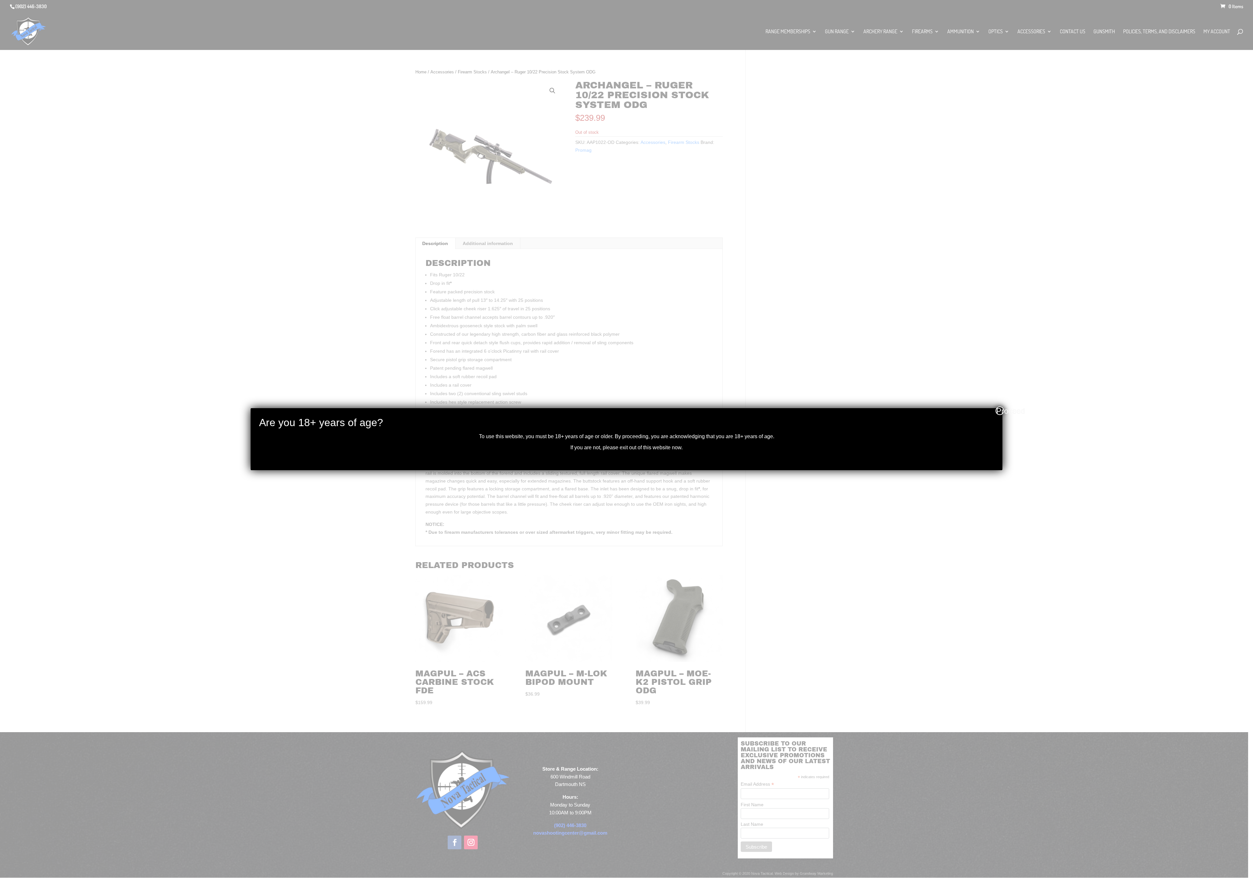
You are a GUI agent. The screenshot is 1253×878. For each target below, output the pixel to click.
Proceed (1000, 411)
